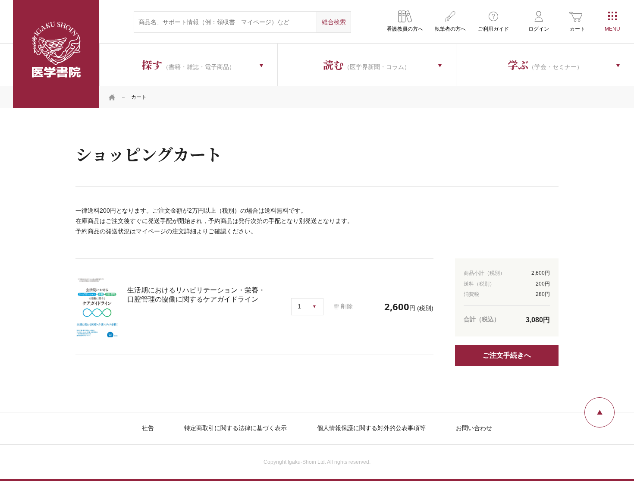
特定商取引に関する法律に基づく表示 (235, 427)
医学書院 (56, 54)
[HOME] (112, 97)
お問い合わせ (474, 427)
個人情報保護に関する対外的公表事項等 (371, 427)
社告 (148, 427)
